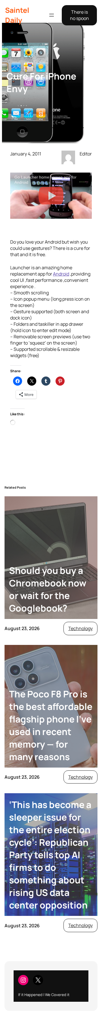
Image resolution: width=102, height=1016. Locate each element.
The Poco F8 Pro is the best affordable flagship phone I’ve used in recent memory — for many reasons (50, 725)
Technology (80, 628)
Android (61, 274)
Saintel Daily (17, 15)
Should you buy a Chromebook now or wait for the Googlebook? (47, 589)
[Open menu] (51, 15)
